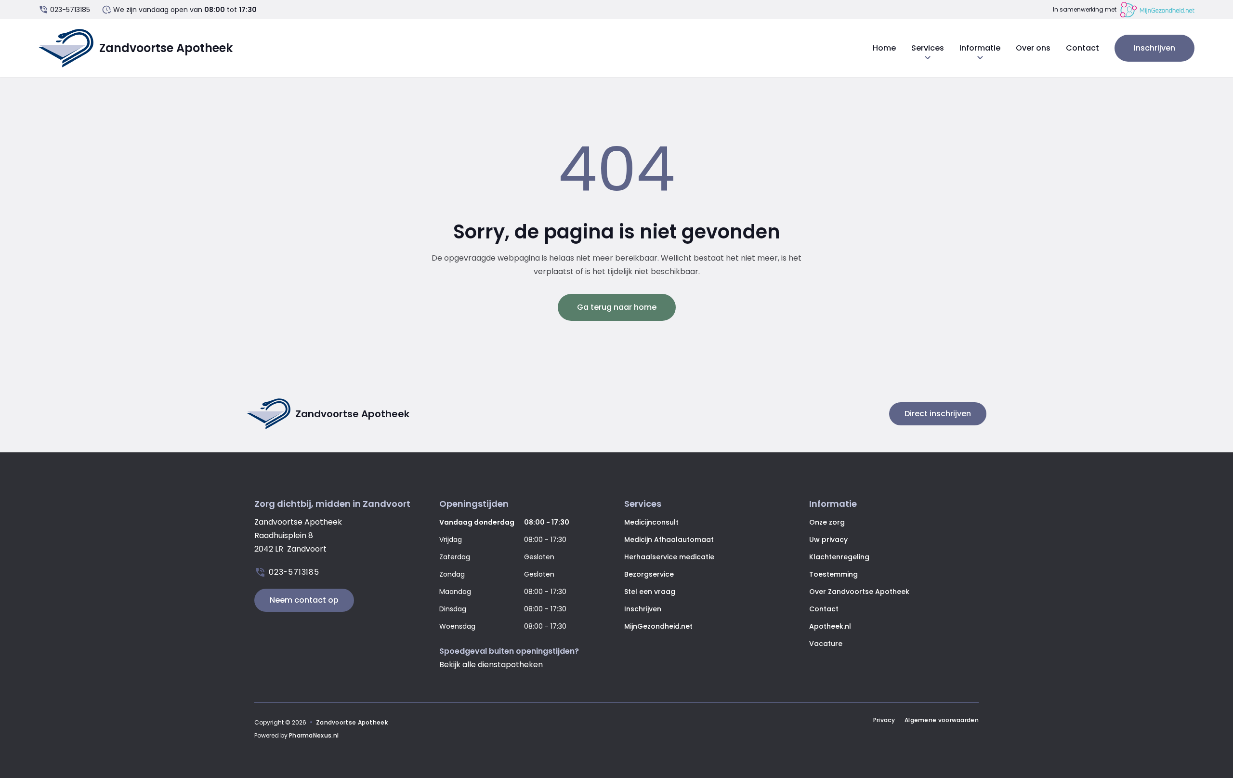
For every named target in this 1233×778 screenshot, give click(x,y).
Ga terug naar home (616, 307)
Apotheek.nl (830, 626)
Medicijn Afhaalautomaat (669, 539)
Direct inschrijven (938, 413)
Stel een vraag (649, 591)
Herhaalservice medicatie (669, 557)
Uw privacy (828, 539)
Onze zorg (827, 522)
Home (884, 47)
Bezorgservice (649, 574)
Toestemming (833, 574)
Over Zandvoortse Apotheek (859, 591)
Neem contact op (304, 600)
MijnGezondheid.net (658, 626)
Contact (1082, 47)
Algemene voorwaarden (942, 720)
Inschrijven (1154, 47)
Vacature (825, 643)
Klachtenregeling (839, 557)
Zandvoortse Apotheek (352, 722)
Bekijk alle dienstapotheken (491, 664)
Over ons (1033, 47)
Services (927, 48)
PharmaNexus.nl (314, 735)
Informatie (979, 48)
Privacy (884, 720)
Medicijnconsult (651, 522)
